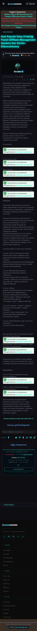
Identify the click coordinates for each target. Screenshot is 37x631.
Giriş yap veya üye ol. (24, 152)
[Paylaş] (30, 79)
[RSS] (23, 536)
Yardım (5, 613)
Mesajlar (6, 587)
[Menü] (3, 4)
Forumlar (6, 554)
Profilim (6, 584)
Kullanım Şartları (9, 606)
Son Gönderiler (8, 561)
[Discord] (9, 536)
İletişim (6, 602)
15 (16, 80)
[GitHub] (18, 536)
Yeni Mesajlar (8, 558)
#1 (33, 79)
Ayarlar (6, 591)
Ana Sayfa (6, 550)
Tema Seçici (7, 617)
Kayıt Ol (6, 580)
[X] (4, 536)
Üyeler (5, 565)
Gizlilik (6, 609)
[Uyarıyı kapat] (35, 12)
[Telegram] (13, 536)
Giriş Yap (6, 576)
